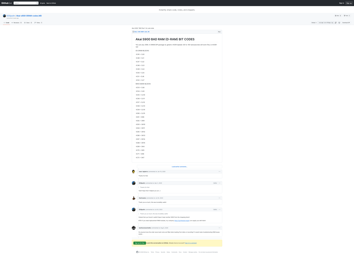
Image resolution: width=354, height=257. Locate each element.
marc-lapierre (143, 171)
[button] (335, 22)
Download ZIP (346, 22)
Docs (180, 252)
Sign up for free (139, 243)
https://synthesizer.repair (181, 220)
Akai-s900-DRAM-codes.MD (29, 16)
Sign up (349, 3)
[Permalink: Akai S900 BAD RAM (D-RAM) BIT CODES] (134, 39)
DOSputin (11, 16)
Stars (29, 22)
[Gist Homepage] (6, 3)
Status (168, 252)
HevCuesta (142, 198)
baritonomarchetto (145, 228)
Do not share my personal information (208, 252)
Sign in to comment (191, 243)
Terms (152, 252)
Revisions (17, 22)
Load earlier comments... (179, 166)
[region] (177, 98)
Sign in (341, 3)
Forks (39, 22)
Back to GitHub (51, 3)
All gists (42, 3)
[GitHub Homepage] (137, 252)
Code (7, 22)
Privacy (157, 252)
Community (174, 252)
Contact (185, 252)
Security (163, 252)
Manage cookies (193, 252)
